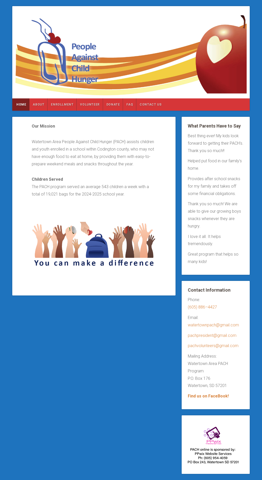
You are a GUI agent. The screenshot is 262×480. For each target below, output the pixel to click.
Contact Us (150, 104)
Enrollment (62, 104)
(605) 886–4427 (202, 307)
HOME (21, 104)
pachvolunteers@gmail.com (213, 345)
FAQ (129, 104)
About (38, 104)
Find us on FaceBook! (208, 396)
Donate (113, 104)
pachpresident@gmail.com (212, 335)
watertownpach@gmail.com (213, 325)
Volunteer (90, 104)
